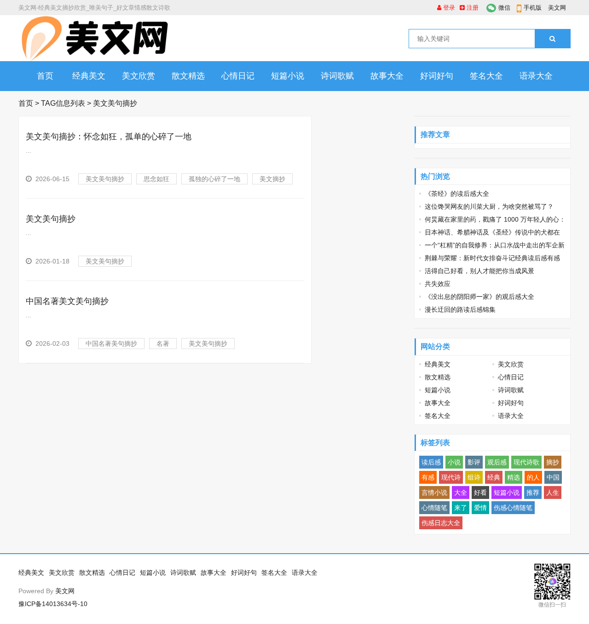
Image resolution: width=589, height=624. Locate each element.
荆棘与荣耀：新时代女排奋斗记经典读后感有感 (492, 258)
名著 (162, 343)
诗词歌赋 (337, 75)
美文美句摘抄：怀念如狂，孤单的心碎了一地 (108, 136)
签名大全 (486, 75)
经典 (493, 477)
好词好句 (436, 75)
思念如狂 (156, 179)
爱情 (480, 507)
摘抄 (552, 462)
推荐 (532, 492)
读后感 (431, 462)
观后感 (497, 462)
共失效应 (437, 283)
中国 (553, 477)
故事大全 (387, 75)
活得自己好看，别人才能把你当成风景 (479, 271)
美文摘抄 (272, 179)
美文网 (557, 7)
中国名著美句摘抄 (111, 343)
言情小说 (434, 492)
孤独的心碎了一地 (214, 179)
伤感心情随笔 (513, 507)
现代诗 (451, 477)
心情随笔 (434, 507)
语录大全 (536, 75)
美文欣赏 (138, 75)
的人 (533, 477)
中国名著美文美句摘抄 (67, 301)
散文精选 (188, 75)
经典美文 (88, 75)
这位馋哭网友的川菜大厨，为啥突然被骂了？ (489, 206)
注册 (472, 7)
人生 (552, 492)
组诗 (474, 477)
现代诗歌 (526, 462)
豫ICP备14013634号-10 (52, 603)
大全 (460, 492)
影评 (474, 462)
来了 (460, 507)
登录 (448, 7)
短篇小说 (287, 75)
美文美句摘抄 (105, 179)
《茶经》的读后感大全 (457, 193)
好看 (480, 492)
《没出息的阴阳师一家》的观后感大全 (479, 296)
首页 (45, 75)
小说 (454, 462)
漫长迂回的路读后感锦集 (460, 309)
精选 (513, 477)
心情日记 (237, 75)
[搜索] (552, 38)
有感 (428, 477)
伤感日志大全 (441, 523)
